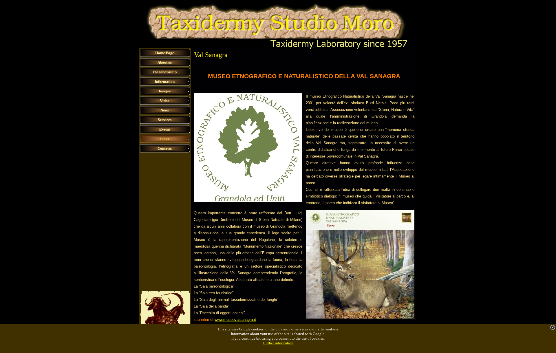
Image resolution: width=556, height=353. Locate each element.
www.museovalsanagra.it (235, 319)
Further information (278, 343)
